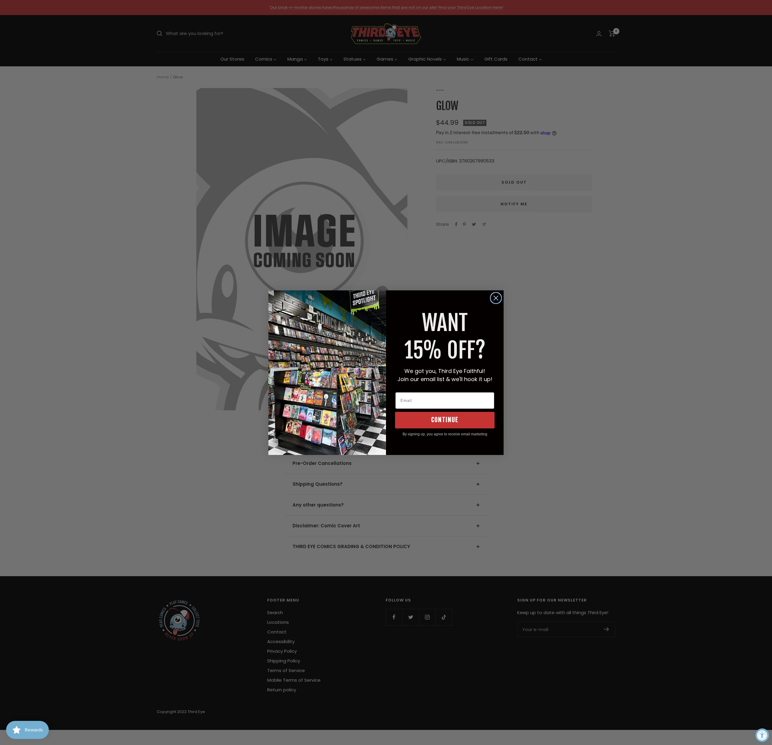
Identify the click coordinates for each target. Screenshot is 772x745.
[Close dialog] (496, 298)
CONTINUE (444, 420)
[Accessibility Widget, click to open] (762, 735)
